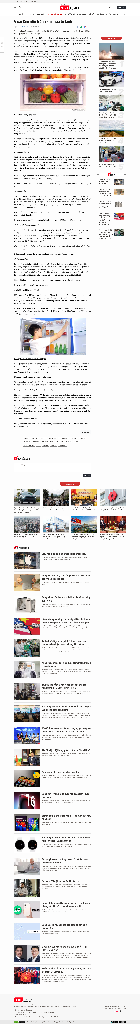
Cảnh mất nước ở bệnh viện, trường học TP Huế (107, 165)
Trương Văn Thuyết (23, 26)
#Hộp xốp (53, 445)
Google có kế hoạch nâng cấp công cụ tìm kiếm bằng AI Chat (64, 926)
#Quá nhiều (36, 441)
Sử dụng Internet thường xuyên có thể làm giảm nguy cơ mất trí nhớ (65, 861)
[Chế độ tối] (114, 7)
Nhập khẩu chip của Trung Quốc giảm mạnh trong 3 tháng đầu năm (66, 664)
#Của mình (27, 441)
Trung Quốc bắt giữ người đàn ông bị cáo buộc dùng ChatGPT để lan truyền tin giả (64, 686)
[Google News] (87, 27)
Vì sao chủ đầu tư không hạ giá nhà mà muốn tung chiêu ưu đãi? (26, 536)
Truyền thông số (119, 14)
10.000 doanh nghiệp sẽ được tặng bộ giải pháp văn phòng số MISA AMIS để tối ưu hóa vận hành (66, 730)
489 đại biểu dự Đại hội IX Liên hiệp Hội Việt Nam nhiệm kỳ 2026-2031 (83, 509)
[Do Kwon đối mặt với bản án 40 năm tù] (27, 888)
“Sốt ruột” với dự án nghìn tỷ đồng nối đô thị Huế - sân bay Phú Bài (107, 141)
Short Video (81, 14)
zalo (114, 1011)
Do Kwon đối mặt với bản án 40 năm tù (60, 881)
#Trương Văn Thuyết (47, 441)
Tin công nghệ (22, 548)
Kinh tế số (40, 14)
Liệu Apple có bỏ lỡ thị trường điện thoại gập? (105, 181)
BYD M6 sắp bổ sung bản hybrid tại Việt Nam (107, 90)
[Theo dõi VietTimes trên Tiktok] (120, 1011)
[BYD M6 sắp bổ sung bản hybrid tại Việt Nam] (111, 79)
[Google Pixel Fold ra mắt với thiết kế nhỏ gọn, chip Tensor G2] (119, 204)
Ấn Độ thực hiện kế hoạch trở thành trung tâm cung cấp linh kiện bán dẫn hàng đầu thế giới (106, 234)
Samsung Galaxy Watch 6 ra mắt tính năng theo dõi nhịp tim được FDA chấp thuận (66, 839)
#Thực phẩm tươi (63, 438)
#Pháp (38, 445)
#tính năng (74, 438)
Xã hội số (22, 14)
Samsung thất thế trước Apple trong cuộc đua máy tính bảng (66, 817)
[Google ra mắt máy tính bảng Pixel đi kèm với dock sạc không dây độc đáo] (119, 192)
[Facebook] (77, 27)
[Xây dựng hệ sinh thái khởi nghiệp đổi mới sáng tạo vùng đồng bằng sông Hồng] (27, 713)
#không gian (52, 438)
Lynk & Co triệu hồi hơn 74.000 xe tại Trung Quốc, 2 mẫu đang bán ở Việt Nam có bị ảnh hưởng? (26, 510)
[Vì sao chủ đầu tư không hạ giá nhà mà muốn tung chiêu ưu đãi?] (27, 524)
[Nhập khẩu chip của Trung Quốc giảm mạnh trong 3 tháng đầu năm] (27, 669)
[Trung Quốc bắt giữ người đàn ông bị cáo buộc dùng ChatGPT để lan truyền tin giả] (27, 691)
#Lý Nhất (76, 441)
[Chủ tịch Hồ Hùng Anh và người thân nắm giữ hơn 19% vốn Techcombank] (113, 497)
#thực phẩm (34, 438)
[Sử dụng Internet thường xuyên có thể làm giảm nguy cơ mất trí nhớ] (27, 866)
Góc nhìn (31, 14)
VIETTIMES (70, 7)
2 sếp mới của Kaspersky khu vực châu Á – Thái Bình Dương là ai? (65, 948)
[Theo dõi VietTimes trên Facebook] (111, 1011)
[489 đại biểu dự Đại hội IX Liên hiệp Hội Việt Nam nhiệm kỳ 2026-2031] (84, 497)
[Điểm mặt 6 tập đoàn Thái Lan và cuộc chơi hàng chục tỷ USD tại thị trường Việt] (84, 524)
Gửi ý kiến (87, 475)
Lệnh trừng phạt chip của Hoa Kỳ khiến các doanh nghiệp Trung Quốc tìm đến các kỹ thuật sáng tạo (105, 219)
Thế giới (91, 14)
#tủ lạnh (26, 438)
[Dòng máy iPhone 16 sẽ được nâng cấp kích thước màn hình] (27, 800)
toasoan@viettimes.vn (115, 1004)
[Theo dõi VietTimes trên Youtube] (117, 1011)
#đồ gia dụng (62, 445)
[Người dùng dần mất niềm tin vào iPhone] (27, 778)
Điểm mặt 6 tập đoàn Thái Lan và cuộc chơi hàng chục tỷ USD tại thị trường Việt (83, 537)
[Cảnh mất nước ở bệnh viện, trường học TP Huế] (111, 154)
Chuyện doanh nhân (103, 14)
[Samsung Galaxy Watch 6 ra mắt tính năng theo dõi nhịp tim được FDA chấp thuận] (27, 844)
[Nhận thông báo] (110, 7)
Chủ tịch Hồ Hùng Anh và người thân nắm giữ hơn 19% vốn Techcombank (112, 509)
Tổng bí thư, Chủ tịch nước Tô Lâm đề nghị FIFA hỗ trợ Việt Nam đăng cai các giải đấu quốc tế (112, 537)
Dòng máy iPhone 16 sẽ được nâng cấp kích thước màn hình (65, 795)
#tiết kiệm (43, 438)
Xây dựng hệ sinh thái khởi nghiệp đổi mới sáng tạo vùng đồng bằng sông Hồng (66, 708)
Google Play (122, 1022)
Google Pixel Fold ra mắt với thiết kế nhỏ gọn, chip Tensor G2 (105, 205)
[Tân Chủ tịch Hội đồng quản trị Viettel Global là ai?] (27, 757)
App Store (114, 1022)
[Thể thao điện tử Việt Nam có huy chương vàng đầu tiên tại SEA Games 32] (27, 975)
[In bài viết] (81, 27)
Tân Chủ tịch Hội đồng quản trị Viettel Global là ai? (66, 750)
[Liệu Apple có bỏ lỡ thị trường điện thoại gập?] (119, 182)
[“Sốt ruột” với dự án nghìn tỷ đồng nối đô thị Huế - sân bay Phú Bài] (111, 128)
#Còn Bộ (68, 441)
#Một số (45, 445)
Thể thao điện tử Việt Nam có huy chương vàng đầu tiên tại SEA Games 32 (66, 970)
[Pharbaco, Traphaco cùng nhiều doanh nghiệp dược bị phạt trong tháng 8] (56, 524)
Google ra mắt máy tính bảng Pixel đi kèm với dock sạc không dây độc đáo (105, 193)
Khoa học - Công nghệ (54, 14)
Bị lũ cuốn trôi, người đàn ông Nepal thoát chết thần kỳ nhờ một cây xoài (55, 509)
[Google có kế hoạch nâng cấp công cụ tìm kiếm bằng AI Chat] (27, 931)
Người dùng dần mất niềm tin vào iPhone (61, 771)
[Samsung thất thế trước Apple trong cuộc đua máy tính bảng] (27, 822)
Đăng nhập (121, 7)
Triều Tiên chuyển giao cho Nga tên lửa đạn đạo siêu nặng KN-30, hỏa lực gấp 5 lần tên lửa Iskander (108, 65)
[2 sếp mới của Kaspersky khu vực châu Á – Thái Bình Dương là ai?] (27, 953)
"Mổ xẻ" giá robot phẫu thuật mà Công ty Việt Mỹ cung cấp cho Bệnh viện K (108, 115)
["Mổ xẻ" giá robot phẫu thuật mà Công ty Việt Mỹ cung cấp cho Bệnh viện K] (111, 103)
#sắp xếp (82, 438)
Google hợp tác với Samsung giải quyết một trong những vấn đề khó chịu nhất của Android (66, 904)
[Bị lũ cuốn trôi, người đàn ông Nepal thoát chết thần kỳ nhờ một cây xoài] (56, 497)
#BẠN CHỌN (59, 441)
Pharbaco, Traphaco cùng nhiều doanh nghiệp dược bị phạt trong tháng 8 (54, 537)
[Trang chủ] (15, 14)
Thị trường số (69, 14)
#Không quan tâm (29, 445)
